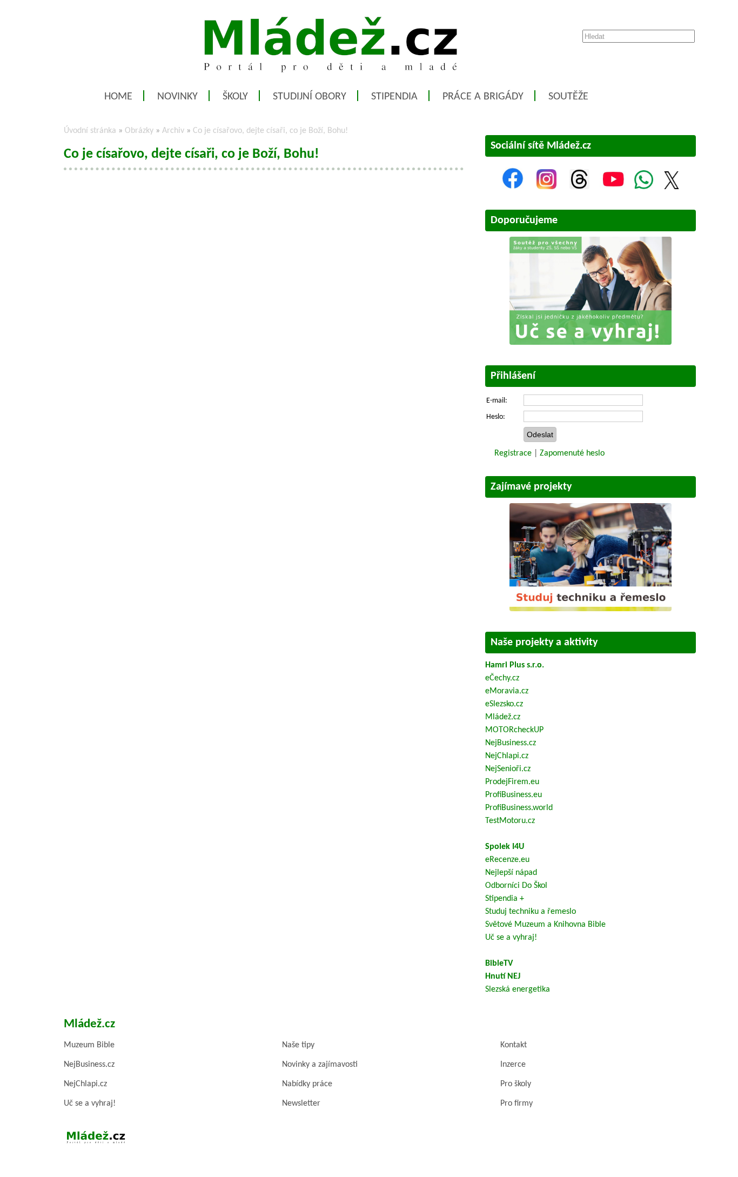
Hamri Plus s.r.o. (514, 665)
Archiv (173, 130)
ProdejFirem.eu (512, 782)
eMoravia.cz (506, 691)
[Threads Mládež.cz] (579, 187)
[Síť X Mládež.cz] (671, 187)
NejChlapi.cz (506, 756)
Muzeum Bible (89, 1045)
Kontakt (513, 1045)
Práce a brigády (483, 96)
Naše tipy (298, 1045)
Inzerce (513, 1064)
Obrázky (139, 130)
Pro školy (515, 1084)
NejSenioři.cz (508, 769)
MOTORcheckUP (514, 730)
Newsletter (301, 1103)
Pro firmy (516, 1103)
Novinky (177, 96)
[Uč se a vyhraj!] (590, 342)
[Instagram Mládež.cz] (546, 187)
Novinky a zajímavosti (320, 1064)
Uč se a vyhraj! (511, 937)
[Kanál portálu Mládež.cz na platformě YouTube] (613, 187)
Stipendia (394, 96)
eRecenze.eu (507, 859)
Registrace (513, 453)
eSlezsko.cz (504, 704)
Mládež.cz (502, 717)
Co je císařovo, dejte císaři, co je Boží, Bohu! (270, 130)
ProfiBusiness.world (519, 808)
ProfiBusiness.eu (513, 795)
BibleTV (499, 963)
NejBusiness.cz (510, 743)
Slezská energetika (517, 989)
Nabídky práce (307, 1084)
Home (118, 96)
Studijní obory (309, 96)
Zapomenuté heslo (572, 453)
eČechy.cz (502, 678)
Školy (235, 96)
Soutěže (568, 96)
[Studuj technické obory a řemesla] (590, 609)
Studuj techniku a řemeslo (530, 911)
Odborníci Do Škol (516, 885)
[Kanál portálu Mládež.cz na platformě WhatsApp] (644, 187)
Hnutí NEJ (502, 976)
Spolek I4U (504, 846)
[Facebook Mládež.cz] (513, 187)
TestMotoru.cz (510, 821)
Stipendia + (504, 898)
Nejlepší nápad (511, 872)
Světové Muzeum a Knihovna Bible (545, 924)
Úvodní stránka (90, 130)
